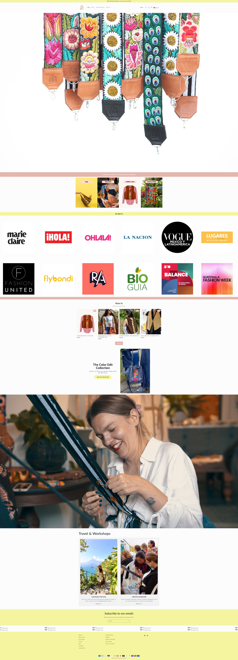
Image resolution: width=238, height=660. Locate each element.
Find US (80, 641)
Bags (85, 209)
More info (98, 603)
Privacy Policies (109, 641)
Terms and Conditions (110, 643)
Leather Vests (129, 209)
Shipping (107, 637)
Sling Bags (107, 209)
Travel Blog (81, 645)
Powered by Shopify (122, 658)
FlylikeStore (117, 658)
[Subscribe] (128, 620)
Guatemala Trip (82, 648)
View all (119, 343)
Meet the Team (82, 637)
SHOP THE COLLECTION (103, 377)
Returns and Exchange (110, 639)
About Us (81, 635)
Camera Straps (151, 209)
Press (80, 643)
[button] (93, 7)
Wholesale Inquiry (109, 635)
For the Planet (82, 639)
